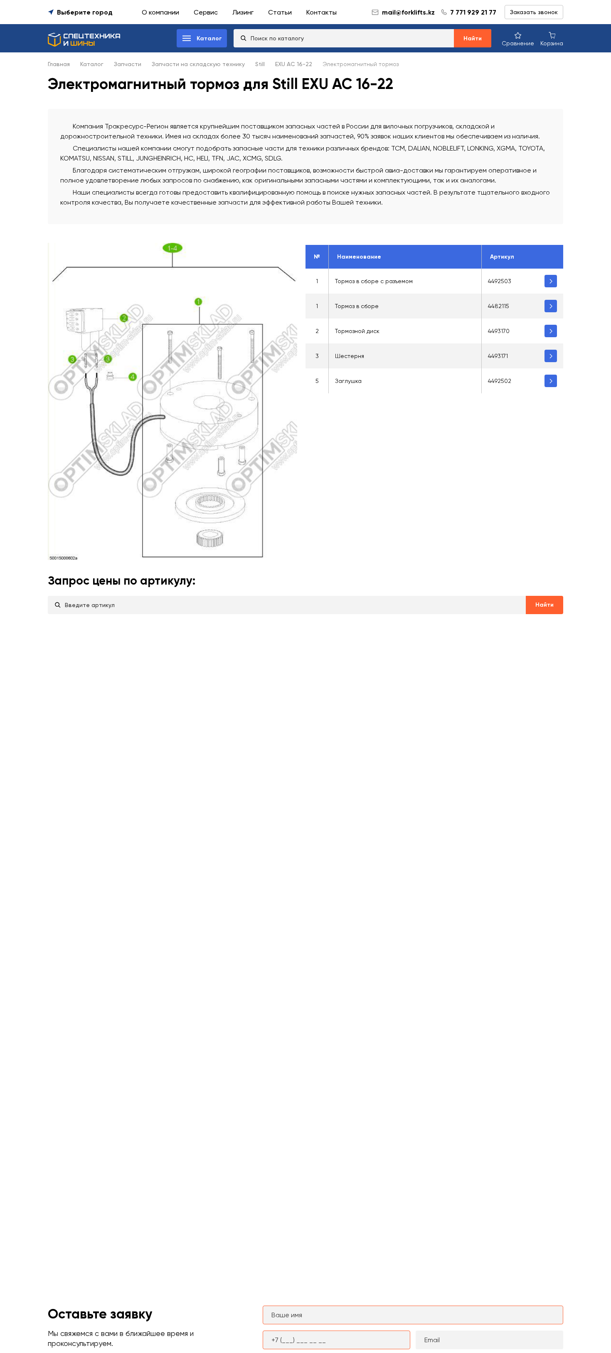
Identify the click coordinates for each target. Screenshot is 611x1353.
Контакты (321, 12)
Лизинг (243, 12)
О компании (160, 12)
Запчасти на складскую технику (198, 64)
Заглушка (348, 381)
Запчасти (127, 64)
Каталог (91, 64)
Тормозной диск (357, 331)
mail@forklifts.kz (408, 12)
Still (260, 64)
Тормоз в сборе (357, 306)
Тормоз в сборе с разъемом (374, 281)
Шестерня (349, 356)
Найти (472, 38)
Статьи (280, 12)
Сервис (206, 12)
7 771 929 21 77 (473, 12)
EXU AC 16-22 (293, 64)
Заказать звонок (534, 12)
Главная (59, 64)
